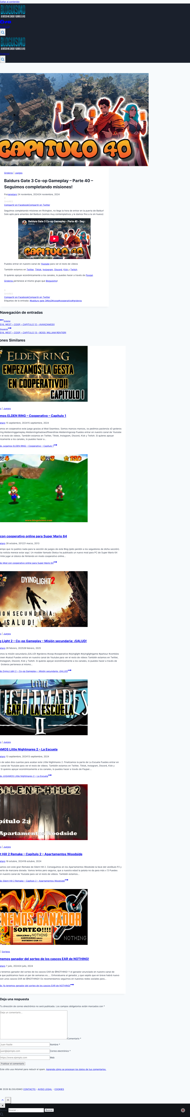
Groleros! (5, 26)
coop (55, 300)
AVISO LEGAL (45, 1089)
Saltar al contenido (10, 1)
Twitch (73, 269)
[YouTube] (9, 23)
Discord (58, 269)
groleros (77, 300)
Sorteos (6, 951)
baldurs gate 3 (38, 300)
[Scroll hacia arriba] (2, 1100)
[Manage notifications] (183, 1110)
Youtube (45, 264)
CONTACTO (29, 1089)
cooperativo (65, 300)
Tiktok (38, 269)
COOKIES (59, 1089)
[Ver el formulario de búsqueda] (2, 32)
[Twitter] (5, 23)
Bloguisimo (51, 281)
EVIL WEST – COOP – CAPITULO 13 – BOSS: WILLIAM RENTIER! (33, 331)
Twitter (30, 269)
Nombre (55, 1044)
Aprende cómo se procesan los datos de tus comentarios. (76, 1069)
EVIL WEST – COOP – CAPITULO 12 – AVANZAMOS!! (27, 323)
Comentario (74, 1038)
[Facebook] (2, 23)
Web (52, 1057)
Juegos (18, 173)
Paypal (89, 275)
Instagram (48, 269)
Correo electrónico (60, 1051)
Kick (66, 269)
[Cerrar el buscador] (2, 1106)
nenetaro (12, 194)
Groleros (8, 173)
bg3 (49, 300)
